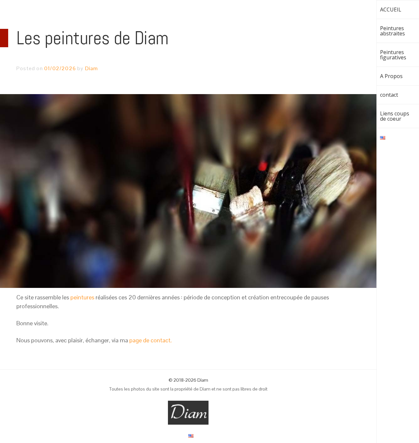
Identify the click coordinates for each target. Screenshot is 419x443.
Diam (91, 68)
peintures (82, 297)
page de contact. (150, 340)
